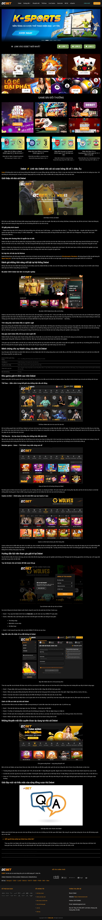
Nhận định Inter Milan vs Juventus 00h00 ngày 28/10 (38, 152)
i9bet (47, 880)
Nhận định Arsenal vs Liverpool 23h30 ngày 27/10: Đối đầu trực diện (63, 153)
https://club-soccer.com (80, 897)
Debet (19, 3)
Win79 (30, 880)
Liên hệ (38, 908)
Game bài (60, 3)
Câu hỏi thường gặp (40, 904)
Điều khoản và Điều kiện (41, 900)
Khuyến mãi (36, 3)
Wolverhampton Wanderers (69, 256)
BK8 (44, 880)
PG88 (39, 880)
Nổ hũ (66, 3)
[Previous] (1, 150)
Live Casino (52, 3)
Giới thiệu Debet (40, 893)
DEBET (3, 873)
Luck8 (19, 880)
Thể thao (44, 3)
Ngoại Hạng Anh (6, 258)
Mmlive (24, 880)
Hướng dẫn (26, 3)
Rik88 (34, 880)
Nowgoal (9, 880)
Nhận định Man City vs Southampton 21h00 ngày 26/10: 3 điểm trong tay (89, 153)
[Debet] (9, 3)
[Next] (101, 150)
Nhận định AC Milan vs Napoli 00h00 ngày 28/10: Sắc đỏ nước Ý (13, 152)
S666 (14, 880)
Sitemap (38, 911)
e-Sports (72, 3)
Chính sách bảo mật (40, 896)
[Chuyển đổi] (3, 839)
